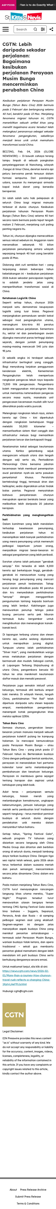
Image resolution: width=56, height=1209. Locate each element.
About (13, 1189)
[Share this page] (51, 29)
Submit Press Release (28, 1196)
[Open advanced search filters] (43, 29)
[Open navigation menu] (5, 29)
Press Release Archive (33, 1189)
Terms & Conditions (28, 1203)
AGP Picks (8, 5)
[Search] (35, 29)
